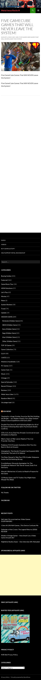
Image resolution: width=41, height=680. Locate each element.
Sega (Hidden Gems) (9, 333)
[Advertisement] (20, 575)
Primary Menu (38, 10)
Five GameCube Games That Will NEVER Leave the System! (20, 38)
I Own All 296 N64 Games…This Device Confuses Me (19, 525)
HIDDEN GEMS (6, 317)
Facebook (5, 500)
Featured (4, 280)
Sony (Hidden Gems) (9, 329)
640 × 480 (15, 37)
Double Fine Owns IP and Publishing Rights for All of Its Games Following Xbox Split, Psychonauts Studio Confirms (19, 427)
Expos (3, 240)
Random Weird (6, 398)
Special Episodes (7, 382)
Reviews (4, 390)
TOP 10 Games (6, 345)
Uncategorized (6, 402)
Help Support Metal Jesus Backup (13, 253)
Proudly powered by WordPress (20, 677)
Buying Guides (6, 276)
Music (3, 374)
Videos (3, 244)
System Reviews (6, 304)
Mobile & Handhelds (8, 362)
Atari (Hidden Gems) (9, 337)
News (3, 300)
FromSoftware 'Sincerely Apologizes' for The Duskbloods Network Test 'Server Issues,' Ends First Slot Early (19, 465)
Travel (3, 309)
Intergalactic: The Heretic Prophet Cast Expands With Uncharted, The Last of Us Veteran (20, 452)
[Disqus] (20, 132)
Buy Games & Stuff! (8, 249)
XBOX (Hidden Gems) (9, 325)
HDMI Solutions (7, 288)
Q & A (3, 353)
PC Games (4, 366)
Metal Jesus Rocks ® (10, 10)
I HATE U (4, 358)
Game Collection (7, 349)
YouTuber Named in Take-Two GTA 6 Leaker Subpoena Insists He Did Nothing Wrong (20, 458)
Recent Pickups (6, 386)
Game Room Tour (7, 284)
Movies (3, 296)
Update (3, 313)
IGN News (7, 411)
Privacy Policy (5, 677)
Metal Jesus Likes (7, 394)
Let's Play (4, 292)
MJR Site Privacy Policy (9, 655)
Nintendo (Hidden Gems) (11, 321)
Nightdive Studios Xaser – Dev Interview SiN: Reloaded (20, 542)
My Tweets (5, 492)
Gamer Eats (5, 370)
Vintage (4, 378)
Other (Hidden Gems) (9, 341)
